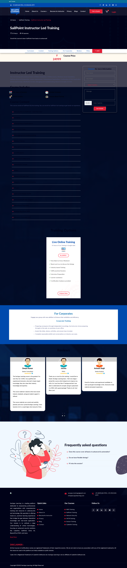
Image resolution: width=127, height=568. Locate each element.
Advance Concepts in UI (22, 217)
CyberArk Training (71, 524)
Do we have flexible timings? (78, 457)
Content (41, 51)
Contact (83, 11)
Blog (40, 521)
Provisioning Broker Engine (23, 200)
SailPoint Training (24, 20)
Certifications (19, 153)
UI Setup (17, 117)
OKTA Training (70, 518)
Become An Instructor (45, 515)
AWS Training (70, 509)
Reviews (79, 51)
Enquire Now (64, 293)
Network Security (71, 515)
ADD (98, 51)
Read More (13, 537)
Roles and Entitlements (22, 158)
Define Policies (19, 141)
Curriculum (30, 51)
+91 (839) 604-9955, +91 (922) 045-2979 (23, 5)
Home (27, 11)
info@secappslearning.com (76, 495)
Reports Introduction (21, 176)
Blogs (76, 11)
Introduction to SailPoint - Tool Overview (28, 112)
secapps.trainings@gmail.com (77, 493)
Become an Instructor (57, 11)
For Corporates (67, 51)
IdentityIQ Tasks (19, 129)
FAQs (88, 51)
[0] (106, 11)
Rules (16, 170)
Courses (43, 11)
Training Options (53, 51)
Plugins (16, 188)
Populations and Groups (22, 147)
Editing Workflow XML (22, 211)
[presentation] (62, 413)
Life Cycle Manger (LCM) (22, 194)
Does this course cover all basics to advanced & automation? (89, 452)
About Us (35, 11)
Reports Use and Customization (25, 182)
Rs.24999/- (63, 255)
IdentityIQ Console (20, 164)
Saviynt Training (71, 521)
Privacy (69, 11)
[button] (62, 416)
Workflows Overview (21, 205)
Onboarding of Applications (23, 123)
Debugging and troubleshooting (25, 135)
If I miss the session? (76, 463)
